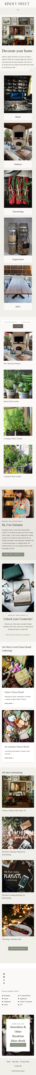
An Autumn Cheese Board (17, 746)
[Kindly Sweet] (18, 4)
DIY (21, 1004)
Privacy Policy (24, 1061)
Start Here (15, 1061)
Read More (9, 703)
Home (6, 1004)
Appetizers (23, 998)
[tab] (11, 322)
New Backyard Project (12, 363)
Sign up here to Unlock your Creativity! (18, 634)
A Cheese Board (25, 995)
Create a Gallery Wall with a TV (14, 810)
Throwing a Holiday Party (11, 939)
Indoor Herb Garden (11, 401)
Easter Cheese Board (14, 692)
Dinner (6, 998)
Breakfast (7, 995)
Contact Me (18, 1066)
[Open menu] (18, 10)
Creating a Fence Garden (13, 439)
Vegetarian (7, 1001)
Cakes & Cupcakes (26, 1001)
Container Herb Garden (12, 476)
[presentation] (18, 346)
